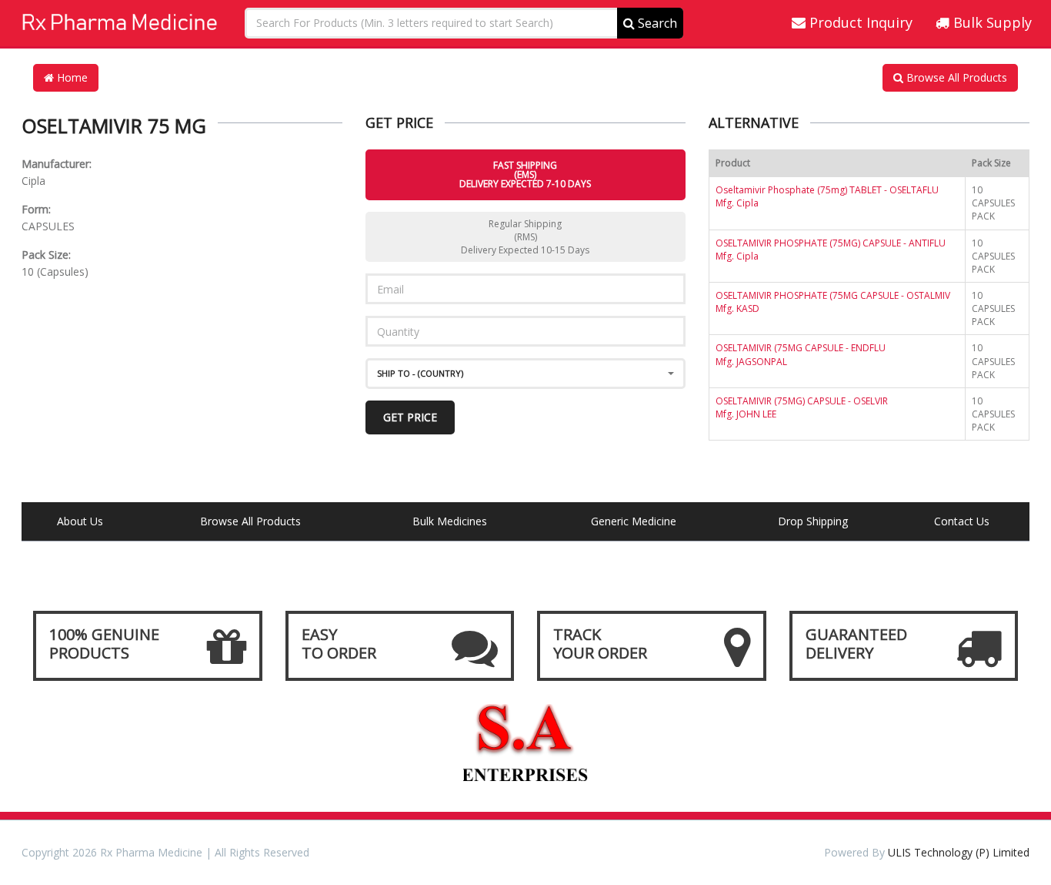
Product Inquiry (859, 22)
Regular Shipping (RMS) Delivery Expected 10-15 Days (525, 236)
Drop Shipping (813, 521)
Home (71, 77)
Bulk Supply (990, 22)
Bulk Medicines (449, 521)
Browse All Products (955, 77)
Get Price (410, 417)
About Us (80, 521)
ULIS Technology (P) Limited (958, 852)
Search (656, 23)
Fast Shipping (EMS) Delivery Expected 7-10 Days (525, 174)
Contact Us (961, 521)
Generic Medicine (633, 521)
